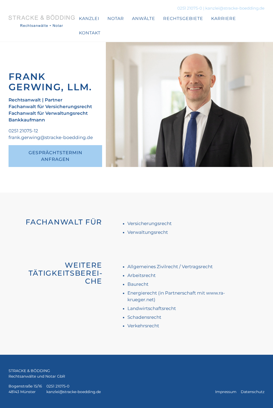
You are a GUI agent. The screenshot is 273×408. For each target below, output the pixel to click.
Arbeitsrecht (141, 275)
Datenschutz (252, 391)
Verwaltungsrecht (147, 232)
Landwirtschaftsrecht (151, 308)
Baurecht (137, 284)
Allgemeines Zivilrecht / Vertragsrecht (170, 266)
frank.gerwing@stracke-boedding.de (51, 137)
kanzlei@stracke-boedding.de (234, 8)
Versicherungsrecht (149, 223)
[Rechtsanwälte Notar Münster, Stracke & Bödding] (42, 21)
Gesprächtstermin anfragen (55, 156)
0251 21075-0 (189, 8)
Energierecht (142, 293)
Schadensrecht (144, 317)
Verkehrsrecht (143, 325)
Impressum (225, 391)
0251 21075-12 (23, 130)
